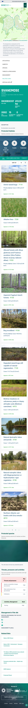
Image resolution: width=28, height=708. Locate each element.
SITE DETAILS (6, 60)
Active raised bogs (13, 185)
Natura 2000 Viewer (8, 638)
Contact (6, 703)
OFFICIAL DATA (6, 82)
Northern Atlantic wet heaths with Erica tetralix (13, 515)
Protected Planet (8, 675)
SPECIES (4, 67)
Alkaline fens (11, 219)
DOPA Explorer (7, 669)
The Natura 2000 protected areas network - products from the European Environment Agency (14, 653)
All (3, 158)
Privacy (10, 703)
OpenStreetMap (8, 40)
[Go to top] (26, 705)
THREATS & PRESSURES (9, 71)
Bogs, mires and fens (13, 158)
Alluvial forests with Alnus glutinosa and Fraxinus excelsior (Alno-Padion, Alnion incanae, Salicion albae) (13, 255)
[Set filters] (25, 162)
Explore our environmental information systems (13, 697)
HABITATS (5, 64)
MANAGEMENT (6, 75)
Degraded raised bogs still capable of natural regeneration (13, 365)
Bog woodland (12, 330)
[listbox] (19, 1)
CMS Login (21, 703)
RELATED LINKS (6, 78)
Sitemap (16, 703)
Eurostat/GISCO (23, 40)
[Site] (9, 5)
